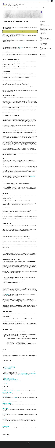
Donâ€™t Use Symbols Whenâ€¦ (44, 38)
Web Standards (42, 7)
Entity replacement (5, 426)
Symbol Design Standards (43, 44)
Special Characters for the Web (9, 378)
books (12, 61)
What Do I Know (5, 408)
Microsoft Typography (6, 399)
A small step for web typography (8, 422)
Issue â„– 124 (14, 31)
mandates (7, 294)
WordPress (52, 446)
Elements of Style (12, 366)
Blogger (15, 397)
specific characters (24, 373)
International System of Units (9, 369)
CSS (3, 291)
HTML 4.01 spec (32, 176)
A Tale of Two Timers (43, 33)
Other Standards (42, 35)
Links (8, 7)
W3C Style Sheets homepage (7, 392)
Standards (28, 7)
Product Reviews (22, 7)
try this (7, 383)
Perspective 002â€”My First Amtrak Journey (46, 29)
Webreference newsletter (6, 403)
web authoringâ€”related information (24, 374)
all (9, 61)
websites (19, 61)
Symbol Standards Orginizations (44, 45)
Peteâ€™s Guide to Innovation (17, 4)
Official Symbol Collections (43, 43)
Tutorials (37, 7)
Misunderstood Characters (8, 380)
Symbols (32, 7)
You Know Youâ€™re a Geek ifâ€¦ (44, 25)
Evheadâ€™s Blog (5, 396)
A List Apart (19, 31)
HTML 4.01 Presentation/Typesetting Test (11, 379)
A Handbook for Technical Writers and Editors (19, 371)
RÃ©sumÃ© (41, 24)
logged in (8, 435)
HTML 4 (20, 47)
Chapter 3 (5, 371)
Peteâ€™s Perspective (14, 7)
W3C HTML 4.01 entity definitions (9, 367)
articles (15, 61)
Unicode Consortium (7, 368)
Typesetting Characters (17, 380)
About (5, 7)
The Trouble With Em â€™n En (44, 30)
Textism (5, 381)
